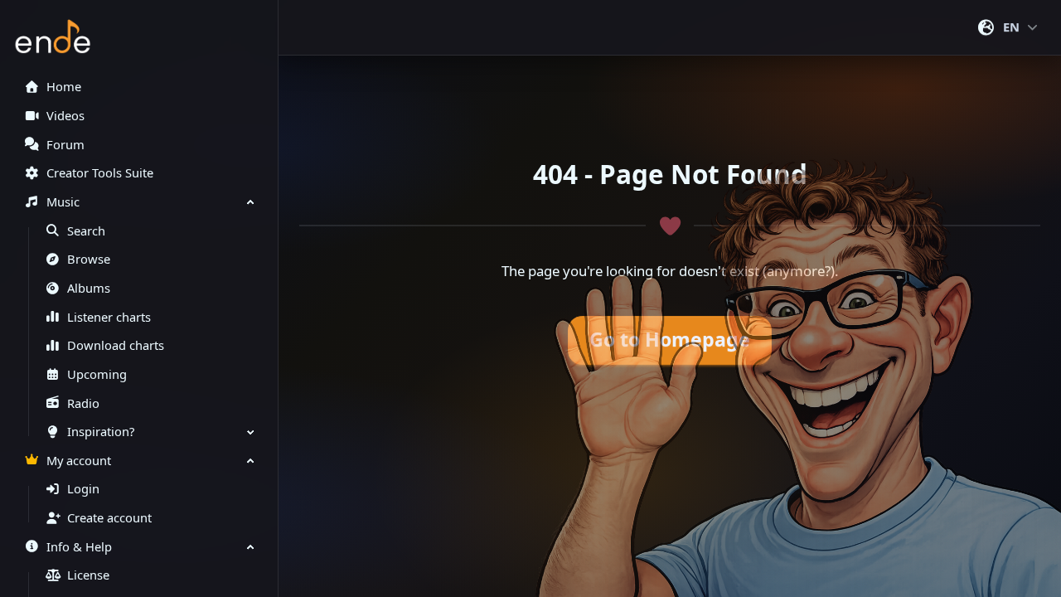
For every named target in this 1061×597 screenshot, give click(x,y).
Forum (65, 144)
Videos (65, 115)
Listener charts (109, 317)
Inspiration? (100, 431)
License (88, 575)
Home (63, 86)
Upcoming (97, 374)
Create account (109, 518)
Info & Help (79, 547)
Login (83, 489)
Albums (88, 288)
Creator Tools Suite (99, 173)
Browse (88, 259)
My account (78, 460)
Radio (83, 403)
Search (86, 231)
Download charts (115, 345)
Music (63, 202)
